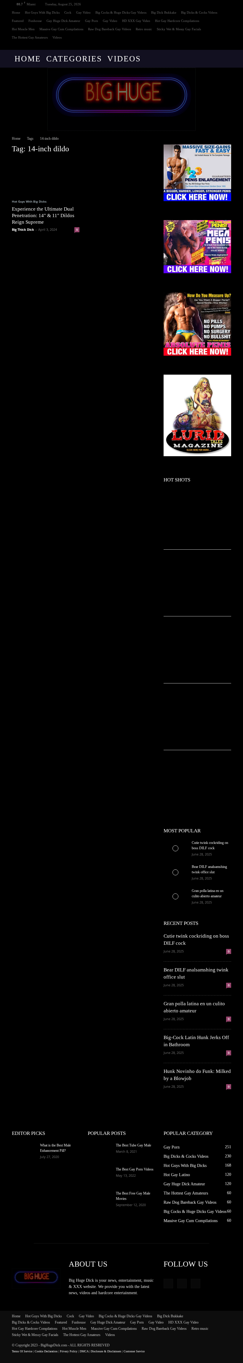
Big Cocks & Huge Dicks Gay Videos (120, 12)
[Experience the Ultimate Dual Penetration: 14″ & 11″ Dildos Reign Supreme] (45, 176)
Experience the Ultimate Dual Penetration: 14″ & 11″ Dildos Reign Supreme (43, 215)
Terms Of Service (22, 1351)
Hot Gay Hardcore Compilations (177, 21)
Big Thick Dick (23, 229)
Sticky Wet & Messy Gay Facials (179, 29)
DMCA (84, 1351)
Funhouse (35, 21)
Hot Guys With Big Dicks (42, 12)
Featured (18, 21)
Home (16, 12)
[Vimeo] (216, 46)
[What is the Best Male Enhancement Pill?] (24, 1151)
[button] (224, 59)
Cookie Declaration (46, 1351)
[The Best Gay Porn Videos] (99, 1175)
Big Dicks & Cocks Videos (199, 12)
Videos (57, 37)
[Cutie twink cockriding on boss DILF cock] (175, 848)
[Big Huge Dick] (121, 99)
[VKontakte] (226, 46)
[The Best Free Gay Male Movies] (99, 1199)
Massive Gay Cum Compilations (61, 29)
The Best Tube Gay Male (133, 1145)
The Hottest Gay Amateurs (30, 37)
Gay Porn (91, 21)
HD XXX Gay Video (136, 21)
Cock (67, 12)
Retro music (144, 29)
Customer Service (134, 1351)
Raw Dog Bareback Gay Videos (109, 29)
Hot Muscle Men (23, 29)
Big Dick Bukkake (163, 12)
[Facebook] (207, 46)
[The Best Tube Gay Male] (99, 1151)
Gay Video (83, 12)
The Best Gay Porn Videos (135, 1169)
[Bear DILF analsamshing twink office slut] (175, 872)
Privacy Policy (68, 1351)
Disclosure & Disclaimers (106, 1351)
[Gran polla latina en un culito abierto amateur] (175, 896)
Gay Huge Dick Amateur (63, 21)
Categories (74, 58)
